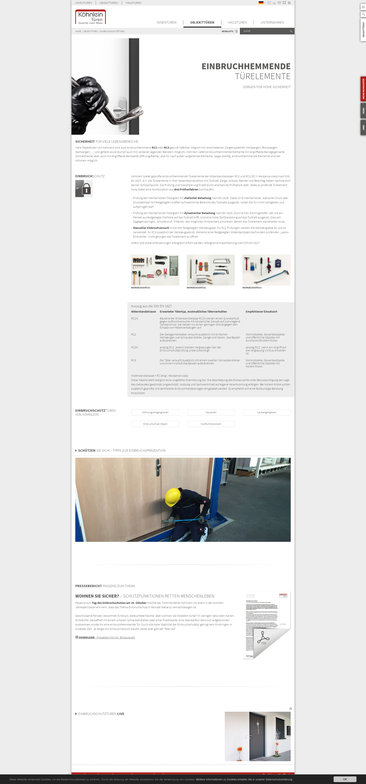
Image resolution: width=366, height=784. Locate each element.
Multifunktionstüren (211, 424)
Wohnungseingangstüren (155, 412)
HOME (78, 31)
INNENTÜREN (83, 3)
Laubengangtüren (266, 412)
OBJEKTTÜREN (109, 3)
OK (345, 779)
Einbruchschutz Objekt (155, 424)
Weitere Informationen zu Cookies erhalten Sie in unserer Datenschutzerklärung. (244, 779)
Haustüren (211, 412)
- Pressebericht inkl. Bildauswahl (106, 637)
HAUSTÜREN (133, 3)
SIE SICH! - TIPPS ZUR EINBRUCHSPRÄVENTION (122, 450)
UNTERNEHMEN (272, 22)
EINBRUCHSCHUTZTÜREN (112, 31)
